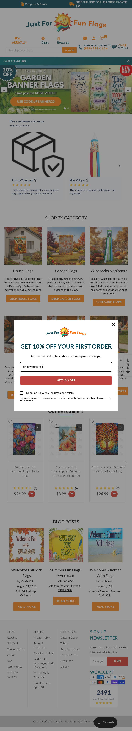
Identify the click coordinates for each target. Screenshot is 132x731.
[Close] (113, 324)
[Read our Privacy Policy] (110, 398)
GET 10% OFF (66, 380)
